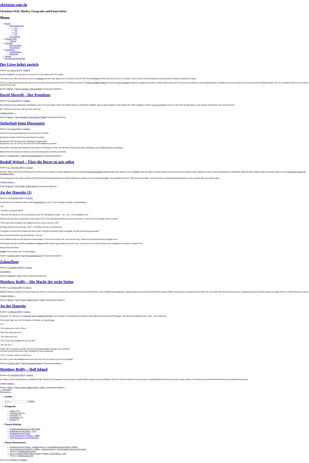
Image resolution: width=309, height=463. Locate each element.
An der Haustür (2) (16, 192)
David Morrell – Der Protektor (25, 95)
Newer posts (6, 392)
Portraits (8, 56)
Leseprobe (24, 89)
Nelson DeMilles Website (96, 83)
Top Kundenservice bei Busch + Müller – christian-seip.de (32, 449)
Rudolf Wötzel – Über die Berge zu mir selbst (37, 162)
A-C (16, 28)
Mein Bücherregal (16, 26)
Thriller (43, 117)
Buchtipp (24, 117)
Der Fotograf (15, 48)
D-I (15, 30)
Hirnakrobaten (38, 202)
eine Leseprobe (123, 83)
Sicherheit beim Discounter (22, 123)
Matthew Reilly (32, 300)
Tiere (25, 276)
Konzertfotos (10, 50)
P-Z (15, 35)
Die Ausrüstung (16, 45)
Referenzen (14, 54)
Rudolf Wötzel (31, 186)
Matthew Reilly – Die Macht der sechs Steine (37, 282)
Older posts (5, 390)
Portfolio (23, 460)
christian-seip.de (13, 5)
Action (23, 300)
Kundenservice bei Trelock (20, 433)
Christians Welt (10, 39)
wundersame (41, 316)
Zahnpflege (9, 262)
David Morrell (33, 117)
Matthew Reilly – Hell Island (23, 369)
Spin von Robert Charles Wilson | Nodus (25, 454)
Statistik (136, 172)
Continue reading (8, 113)
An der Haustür (13, 306)
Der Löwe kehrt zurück (19, 64)
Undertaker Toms (29, 316)
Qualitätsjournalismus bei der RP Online (25, 429)
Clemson (13, 41)
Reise (23, 186)
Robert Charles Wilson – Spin (54, 454)
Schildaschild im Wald (27, 451)
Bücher (7, 24)
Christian (26, 70)
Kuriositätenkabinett (34, 156)
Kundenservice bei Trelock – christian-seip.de (27, 447)
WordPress (14, 460)
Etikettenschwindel (26, 456)
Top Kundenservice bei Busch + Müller (25, 436)
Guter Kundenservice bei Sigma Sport (24, 438)
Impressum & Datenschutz (15, 58)
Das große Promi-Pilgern (93, 172)
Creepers (155, 105)
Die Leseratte (15, 37)
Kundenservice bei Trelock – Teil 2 (23, 431)
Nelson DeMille (35, 89)
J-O (15, 32)
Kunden (50, 316)
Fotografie (9, 43)
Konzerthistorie (15, 52)
